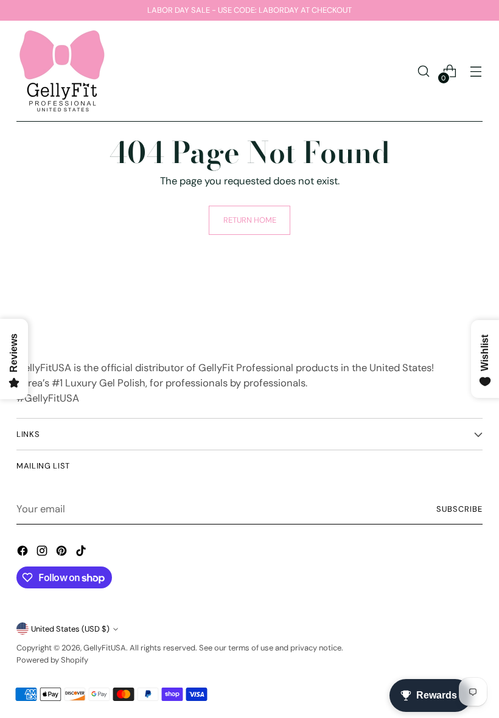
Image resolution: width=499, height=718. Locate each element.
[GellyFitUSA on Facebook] (23, 553)
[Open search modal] (423, 71)
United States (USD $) (70, 629)
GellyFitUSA (104, 648)
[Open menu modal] (476, 71)
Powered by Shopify (52, 660)
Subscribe (459, 509)
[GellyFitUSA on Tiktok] (82, 553)
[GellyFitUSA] (62, 71)
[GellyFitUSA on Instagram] (43, 553)
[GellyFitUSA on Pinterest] (62, 553)
